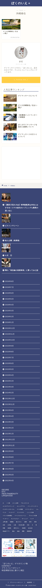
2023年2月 (9, 428)
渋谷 (28, 525)
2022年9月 (9, 451)
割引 (30, 521)
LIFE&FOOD (7, 496)
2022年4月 (9, 480)
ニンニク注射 (30, 512)
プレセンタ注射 (33, 515)
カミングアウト (21, 506)
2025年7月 (9, 357)
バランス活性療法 (7, 515)
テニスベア (12, 512)
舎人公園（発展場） (13, 240)
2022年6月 (9, 469)
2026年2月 (9, 316)
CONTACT (6, 566)
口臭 (15, 525)
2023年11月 (10, 404)
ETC (4, 492)
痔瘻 (4, 528)
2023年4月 (9, 416)
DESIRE (5, 490)
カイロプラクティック (8, 506)
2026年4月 (9, 305)
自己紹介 (30, 528)
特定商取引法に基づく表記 (13, 570)
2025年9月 (9, 346)
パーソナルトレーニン (20, 515)
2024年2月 (9, 393)
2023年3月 (9, 422)
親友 (13, 531)
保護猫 (11, 521)
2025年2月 (9, 381)
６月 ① (8, 255)
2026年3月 (9, 311)
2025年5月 (9, 369)
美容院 (24, 528)
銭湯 (18, 531)
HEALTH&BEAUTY (10, 494)
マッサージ (6, 518)
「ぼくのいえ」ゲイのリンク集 (15, 563)
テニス (4, 512)
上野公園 (5, 521)
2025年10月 (10, 340)
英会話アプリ (6, 531)
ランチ (32, 518)
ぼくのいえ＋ (21, 3)
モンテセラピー (15, 518)
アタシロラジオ (25, 503)
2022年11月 (10, 445)
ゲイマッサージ (29, 509)
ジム (37, 509)
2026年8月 (9, 281)
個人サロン (19, 521)
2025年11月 (10, 334)
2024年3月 (9, 387)
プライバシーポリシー (11, 568)
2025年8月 (9, 352)
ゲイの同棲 (20, 509)
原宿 (35, 521)
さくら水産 (15, 503)
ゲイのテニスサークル (8, 509)
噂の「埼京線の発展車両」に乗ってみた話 (21, 270)
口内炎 (9, 525)
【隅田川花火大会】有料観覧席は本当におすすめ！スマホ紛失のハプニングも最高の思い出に (21, 208)
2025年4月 (9, 375)
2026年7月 (9, 287)
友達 (4, 525)
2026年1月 (9, 322)
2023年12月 (10, 398)
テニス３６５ (20, 512)
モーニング (25, 518)
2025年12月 (10, 328)
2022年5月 (9, 475)
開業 (23, 531)
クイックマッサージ (33, 506)
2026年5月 (9, 299)
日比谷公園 (21, 525)
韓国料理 (29, 531)
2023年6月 (9, 410)
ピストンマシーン (12, 226)
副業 (25, 521)
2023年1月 (9, 434)
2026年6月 (9, 293)
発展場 (9, 528)
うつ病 (8, 503)
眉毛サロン (16, 528)
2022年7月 (9, 463)
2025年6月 (9, 363)
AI (3, 503)
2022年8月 (9, 457)
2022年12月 (10, 439)
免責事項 (29, 582)
